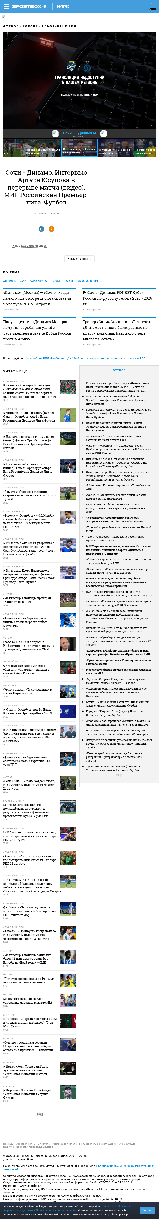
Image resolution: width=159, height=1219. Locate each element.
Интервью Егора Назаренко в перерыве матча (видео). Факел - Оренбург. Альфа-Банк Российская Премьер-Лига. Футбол (117, 475)
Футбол (11, 26)
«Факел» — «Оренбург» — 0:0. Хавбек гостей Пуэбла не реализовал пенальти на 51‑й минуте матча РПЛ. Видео (118, 449)
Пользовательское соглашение (97, 1144)
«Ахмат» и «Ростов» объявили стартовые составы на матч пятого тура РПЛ (114, 438)
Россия (30, 26)
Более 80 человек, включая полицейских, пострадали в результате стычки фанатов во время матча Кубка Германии (117, 582)
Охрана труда (127, 1144)
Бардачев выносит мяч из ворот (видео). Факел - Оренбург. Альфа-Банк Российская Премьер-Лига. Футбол (119, 413)
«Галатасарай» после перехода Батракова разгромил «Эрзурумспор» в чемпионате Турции (114, 756)
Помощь (8, 1144)
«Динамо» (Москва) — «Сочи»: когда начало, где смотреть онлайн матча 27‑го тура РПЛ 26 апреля (37, 298)
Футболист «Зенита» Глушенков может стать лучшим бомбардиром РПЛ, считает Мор (116, 629)
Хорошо (147, 1210)
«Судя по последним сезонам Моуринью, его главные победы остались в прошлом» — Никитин (116, 692)
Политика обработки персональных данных (29, 1147)
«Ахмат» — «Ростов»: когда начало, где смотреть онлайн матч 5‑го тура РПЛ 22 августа (119, 603)
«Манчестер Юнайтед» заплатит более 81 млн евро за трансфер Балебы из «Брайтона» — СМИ (118, 652)
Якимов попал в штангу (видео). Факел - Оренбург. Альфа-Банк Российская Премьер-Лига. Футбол (116, 400)
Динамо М (9, 280)
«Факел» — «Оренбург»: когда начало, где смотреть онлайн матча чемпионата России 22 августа (118, 641)
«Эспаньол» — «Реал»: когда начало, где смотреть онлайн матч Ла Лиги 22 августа (119, 571)
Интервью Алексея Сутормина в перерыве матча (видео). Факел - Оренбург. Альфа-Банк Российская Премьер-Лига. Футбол (116, 462)
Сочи (23, 280)
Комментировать (79, 258)
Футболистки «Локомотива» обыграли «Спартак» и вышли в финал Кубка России (115, 519)
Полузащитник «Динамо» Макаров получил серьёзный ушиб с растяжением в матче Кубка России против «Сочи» (37, 330)
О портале (44, 1144)
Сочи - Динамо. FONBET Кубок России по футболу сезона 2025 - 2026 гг (117, 298)
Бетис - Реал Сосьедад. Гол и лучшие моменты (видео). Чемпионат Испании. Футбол (117, 703)
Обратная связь (25, 1144)
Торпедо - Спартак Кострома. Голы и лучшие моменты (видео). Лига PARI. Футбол (116, 681)
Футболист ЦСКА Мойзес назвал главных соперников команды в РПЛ (98, 358)
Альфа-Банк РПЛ (59, 26)
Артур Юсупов (38, 280)
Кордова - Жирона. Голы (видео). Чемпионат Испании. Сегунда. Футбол (116, 713)
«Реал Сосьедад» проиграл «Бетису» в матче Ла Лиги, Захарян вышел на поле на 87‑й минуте (118, 722)
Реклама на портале (64, 1144)
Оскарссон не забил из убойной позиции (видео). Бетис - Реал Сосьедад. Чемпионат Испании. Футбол (119, 743)
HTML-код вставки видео (29, 245)
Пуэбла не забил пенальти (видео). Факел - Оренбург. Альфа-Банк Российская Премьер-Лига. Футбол (116, 426)
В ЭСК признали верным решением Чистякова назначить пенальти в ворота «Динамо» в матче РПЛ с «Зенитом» (118, 549)
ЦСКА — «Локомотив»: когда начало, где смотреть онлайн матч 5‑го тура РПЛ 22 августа (119, 593)
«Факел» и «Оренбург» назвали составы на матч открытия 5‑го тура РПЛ (118, 561)
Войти (152, 9)
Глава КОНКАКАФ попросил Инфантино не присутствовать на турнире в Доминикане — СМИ (117, 508)
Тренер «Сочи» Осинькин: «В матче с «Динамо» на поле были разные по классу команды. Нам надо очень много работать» (117, 330)
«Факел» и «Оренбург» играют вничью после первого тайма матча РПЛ (116, 496)
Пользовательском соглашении (56, 1210)
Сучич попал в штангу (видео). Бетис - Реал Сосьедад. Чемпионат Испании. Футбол (115, 768)
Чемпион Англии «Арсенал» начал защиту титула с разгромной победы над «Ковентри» (117, 732)
